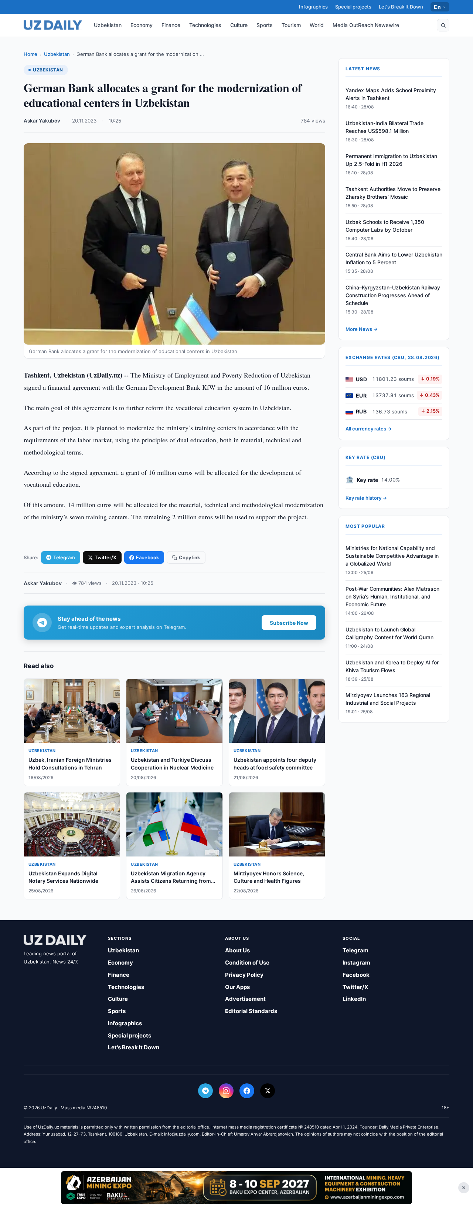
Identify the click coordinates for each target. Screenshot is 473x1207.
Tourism (291, 25)
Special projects (353, 7)
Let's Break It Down (401, 7)
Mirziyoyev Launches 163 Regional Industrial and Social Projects (388, 699)
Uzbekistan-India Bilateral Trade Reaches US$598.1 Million (384, 127)
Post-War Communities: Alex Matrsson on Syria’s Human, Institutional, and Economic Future (392, 597)
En (437, 7)
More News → (362, 329)
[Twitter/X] (267, 1090)
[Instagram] (226, 1090)
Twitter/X (105, 557)
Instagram (356, 962)
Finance (170, 25)
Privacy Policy (244, 974)
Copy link (189, 557)
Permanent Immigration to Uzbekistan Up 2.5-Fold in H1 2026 (391, 160)
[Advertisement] (236, 1187)
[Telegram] (205, 1090)
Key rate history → (366, 498)
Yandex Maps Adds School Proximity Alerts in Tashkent (391, 94)
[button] (443, 25)
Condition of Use (247, 962)
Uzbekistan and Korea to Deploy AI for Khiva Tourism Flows (392, 666)
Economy (141, 25)
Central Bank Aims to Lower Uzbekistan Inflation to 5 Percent (394, 259)
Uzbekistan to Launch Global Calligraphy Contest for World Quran (389, 634)
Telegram (64, 557)
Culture (239, 25)
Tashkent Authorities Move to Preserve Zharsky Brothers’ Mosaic (393, 193)
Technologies (205, 25)
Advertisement (245, 998)
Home (30, 54)
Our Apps (237, 986)
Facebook (147, 557)
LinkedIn (354, 998)
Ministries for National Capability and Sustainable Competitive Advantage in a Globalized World (392, 556)
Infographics (313, 7)
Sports (264, 25)
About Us (237, 950)
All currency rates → (369, 429)
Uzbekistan (108, 25)
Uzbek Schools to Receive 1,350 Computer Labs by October (385, 226)
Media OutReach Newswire (366, 25)
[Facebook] (246, 1090)
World (317, 25)
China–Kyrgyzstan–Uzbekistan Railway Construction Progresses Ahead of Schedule (393, 295)
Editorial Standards (251, 1011)
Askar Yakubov (42, 121)
